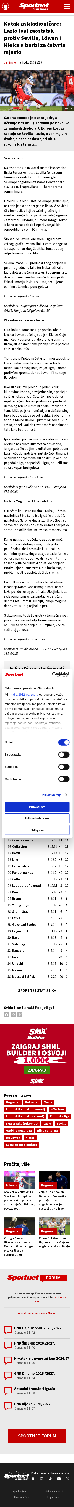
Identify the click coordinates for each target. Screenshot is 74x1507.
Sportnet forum (37, 1436)
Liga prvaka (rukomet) (22, 1123)
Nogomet (13, 1102)
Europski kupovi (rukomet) (25, 1116)
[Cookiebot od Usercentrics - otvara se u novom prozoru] (52, 674)
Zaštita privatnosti (53, 1491)
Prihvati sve (37, 806)
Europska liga (59, 1116)
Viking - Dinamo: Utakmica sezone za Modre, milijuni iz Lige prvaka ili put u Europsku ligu (18, 1246)
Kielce (30, 1138)
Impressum (53, 1497)
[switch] (63, 754)
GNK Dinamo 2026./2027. (34, 1373)
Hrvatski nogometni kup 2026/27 (41, 1358)
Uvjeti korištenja (20, 1491)
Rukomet (32, 1102)
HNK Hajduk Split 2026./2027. (38, 1328)
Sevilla (61, 1123)
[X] (19, 1014)
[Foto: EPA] (37, 90)
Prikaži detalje (52, 795)
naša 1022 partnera (24, 694)
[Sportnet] (34, 6)
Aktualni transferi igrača (34, 1389)
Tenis (48, 1102)
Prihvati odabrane (37, 818)
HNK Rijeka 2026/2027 (32, 1404)
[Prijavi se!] (5, 7)
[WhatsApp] (13, 1014)
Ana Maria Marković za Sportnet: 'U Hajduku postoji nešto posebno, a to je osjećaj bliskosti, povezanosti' (19, 1200)
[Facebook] (6, 1014)
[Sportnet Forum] (37, 1278)
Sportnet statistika (37, 990)
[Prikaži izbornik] (67, 7)
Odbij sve (37, 829)
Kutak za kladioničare (21, 1145)
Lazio (47, 1123)
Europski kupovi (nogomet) (25, 1109)
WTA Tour (57, 1109)
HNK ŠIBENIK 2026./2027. (34, 1343)
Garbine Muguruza (19, 1130)
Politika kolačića (20, 1497)
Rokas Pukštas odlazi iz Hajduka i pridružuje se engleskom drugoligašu (54, 1242)
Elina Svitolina (47, 1130)
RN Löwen (13, 1138)
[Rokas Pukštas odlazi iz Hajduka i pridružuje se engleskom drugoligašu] (54, 1226)
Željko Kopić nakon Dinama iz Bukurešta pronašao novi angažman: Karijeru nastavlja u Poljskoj (52, 1200)
